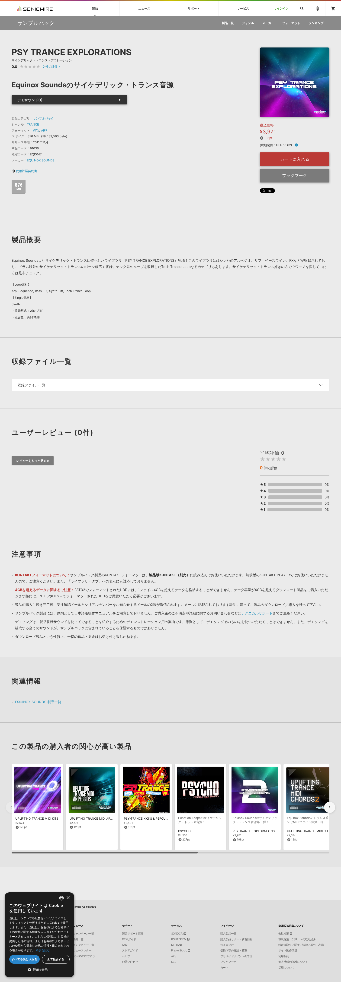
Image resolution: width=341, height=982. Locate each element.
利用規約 (283, 956)
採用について (286, 967)
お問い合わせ (130, 961)
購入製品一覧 (228, 933)
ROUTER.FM (179, 939)
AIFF (44, 130)
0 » (51, 66)
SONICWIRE (35, 8)
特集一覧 (78, 939)
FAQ (124, 945)
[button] (329, 807)
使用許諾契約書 (24, 171)
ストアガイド (130, 950)
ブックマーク (294, 175)
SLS (173, 961)
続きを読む (43, 950)
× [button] (68, 898)
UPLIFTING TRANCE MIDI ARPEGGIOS (96, 818)
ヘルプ (126, 956)
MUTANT (177, 945)
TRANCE (33, 124)
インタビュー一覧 (83, 945)
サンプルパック (43, 118)
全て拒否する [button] (55, 959)
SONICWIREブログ (84, 956)
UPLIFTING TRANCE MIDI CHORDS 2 (313, 831)
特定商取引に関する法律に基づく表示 (301, 945)
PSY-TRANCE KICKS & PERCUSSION (149, 818)
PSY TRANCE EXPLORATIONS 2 (255, 831)
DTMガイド (129, 939)
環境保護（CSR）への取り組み (297, 939)
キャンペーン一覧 (83, 933)
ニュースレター (82, 950)
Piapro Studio (179, 950)
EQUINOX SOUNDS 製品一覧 (38, 702)
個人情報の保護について (293, 961)
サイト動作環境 (287, 950)
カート (224, 967)
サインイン (281, 8)
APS (174, 956)
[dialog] (39, 934)
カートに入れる (294, 159)
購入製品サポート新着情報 (236, 939)
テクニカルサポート (257, 613)
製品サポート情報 (132, 933)
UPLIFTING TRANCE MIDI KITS (36, 818)
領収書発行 (227, 945)
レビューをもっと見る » (32, 461)
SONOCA (177, 933)
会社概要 (283, 933)
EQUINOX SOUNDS (40, 160)
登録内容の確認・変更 (233, 950)
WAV (36, 130)
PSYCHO (184, 831)
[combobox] (61, 898)
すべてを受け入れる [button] (25, 959)
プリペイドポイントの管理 (236, 956)
